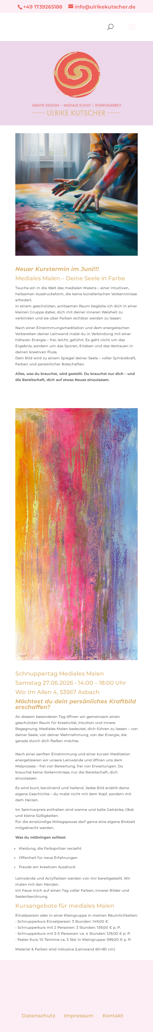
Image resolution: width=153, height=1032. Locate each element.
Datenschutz (38, 1015)
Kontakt (112, 1015)
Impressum (79, 1015)
